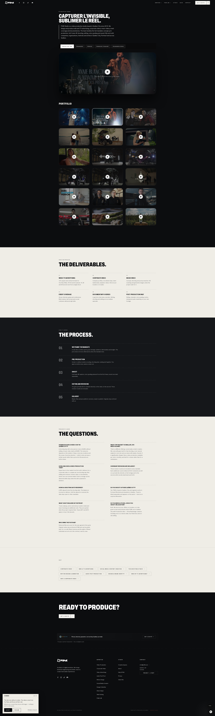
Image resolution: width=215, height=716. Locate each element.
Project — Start (148, 673)
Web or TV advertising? (139, 573)
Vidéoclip (89, 46)
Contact (188, 2)
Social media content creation (111, 569)
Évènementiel (80, 46)
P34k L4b (166, 2)
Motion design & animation (70, 573)
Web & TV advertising (86, 569)
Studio (175, 2)
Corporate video (66, 569)
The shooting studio (135, 569)
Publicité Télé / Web (67, 46)
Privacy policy (32, 709)
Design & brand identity (116, 573)
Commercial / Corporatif (102, 46)
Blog (181, 2)
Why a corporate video (68, 578)
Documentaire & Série (118, 46)
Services (157, 2)
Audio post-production (94, 573)
